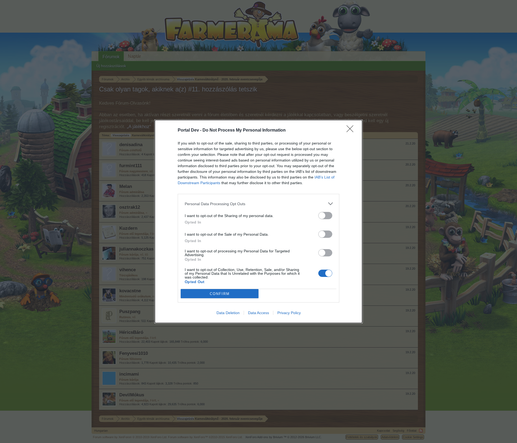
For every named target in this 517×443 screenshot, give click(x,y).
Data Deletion (228, 313)
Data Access (258, 313)
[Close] (352, 130)
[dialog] (258, 221)
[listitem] (258, 204)
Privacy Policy (289, 313)
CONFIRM (220, 294)
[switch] (325, 215)
